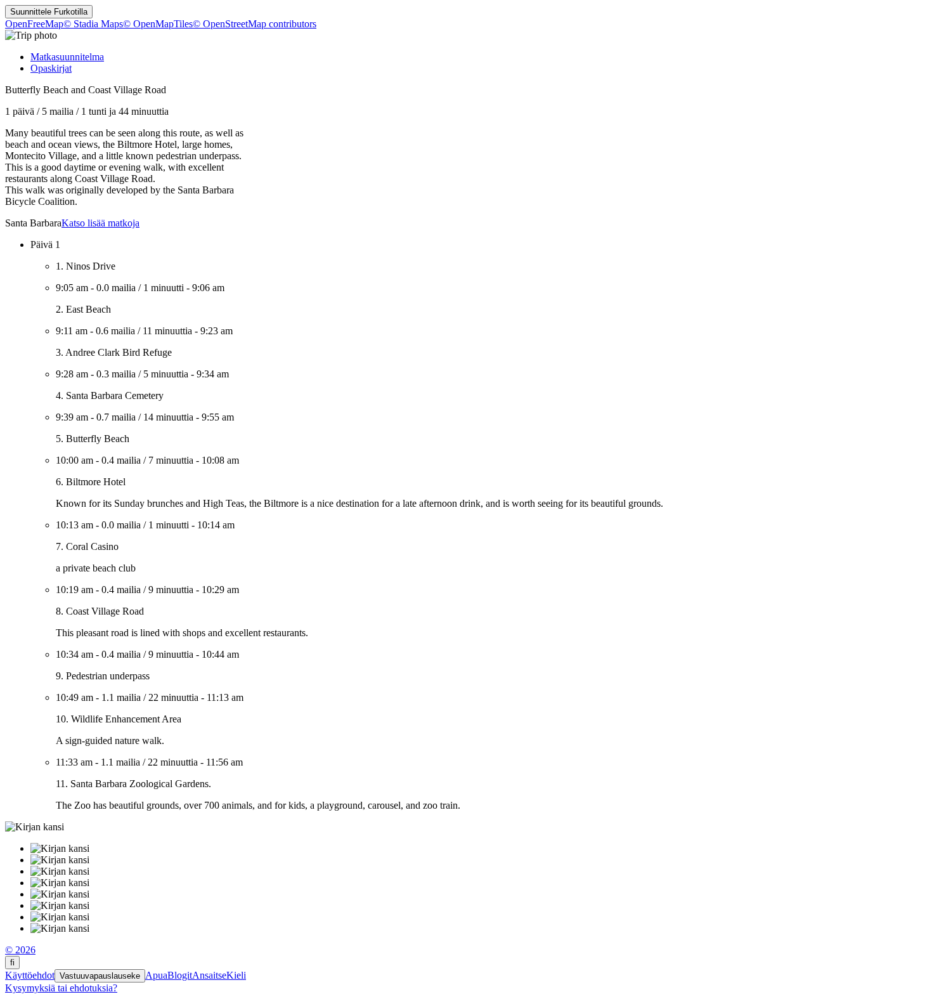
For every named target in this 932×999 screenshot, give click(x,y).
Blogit (179, 975)
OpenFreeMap (34, 23)
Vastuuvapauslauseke (100, 976)
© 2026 (20, 949)
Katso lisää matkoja (100, 223)
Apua (156, 975)
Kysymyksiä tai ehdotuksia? (61, 988)
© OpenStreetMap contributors (254, 23)
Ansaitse (209, 975)
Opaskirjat (51, 68)
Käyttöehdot (30, 975)
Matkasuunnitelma (67, 56)
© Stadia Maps (93, 23)
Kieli (236, 975)
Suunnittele (48, 11)
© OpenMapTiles (158, 23)
